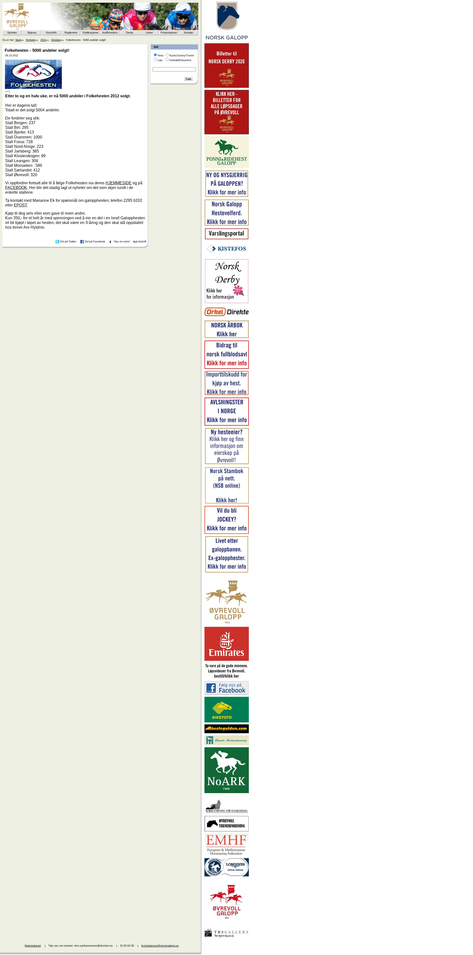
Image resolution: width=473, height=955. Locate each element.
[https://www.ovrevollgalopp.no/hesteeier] (226, 463)
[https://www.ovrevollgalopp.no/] (226, 196)
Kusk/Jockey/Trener (181, 55)
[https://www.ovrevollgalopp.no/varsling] (226, 238)
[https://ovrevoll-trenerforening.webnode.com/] (226, 830)
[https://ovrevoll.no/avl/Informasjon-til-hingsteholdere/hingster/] (226, 424)
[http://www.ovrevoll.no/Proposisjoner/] (226, 922)
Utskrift (142, 241)
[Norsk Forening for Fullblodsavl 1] (226, 812)
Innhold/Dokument (180, 60)
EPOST (20, 205)
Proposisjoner (169, 32)
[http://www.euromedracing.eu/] (226, 854)
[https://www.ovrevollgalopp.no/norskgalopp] (226, 40)
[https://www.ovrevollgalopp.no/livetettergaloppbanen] (226, 571)
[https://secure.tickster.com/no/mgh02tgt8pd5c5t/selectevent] (226, 133)
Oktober (56, 39)
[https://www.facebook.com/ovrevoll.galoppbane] (226, 693)
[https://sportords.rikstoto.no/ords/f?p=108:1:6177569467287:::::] (226, 502)
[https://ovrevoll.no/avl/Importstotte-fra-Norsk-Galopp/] (226, 394)
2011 (43, 39)
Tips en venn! (122, 241)
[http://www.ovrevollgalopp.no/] (226, 623)
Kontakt (188, 32)
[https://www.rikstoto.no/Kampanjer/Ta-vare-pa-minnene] (226, 678)
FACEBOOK (16, 188)
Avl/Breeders (110, 32)
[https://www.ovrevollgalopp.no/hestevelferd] (226, 224)
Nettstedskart (33, 945)
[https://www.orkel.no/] (226, 317)
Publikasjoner (91, 32)
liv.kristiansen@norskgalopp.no (160, 945)
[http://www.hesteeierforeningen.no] (226, 744)
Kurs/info (51, 32)
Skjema (31, 32)
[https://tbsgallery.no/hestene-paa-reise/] (226, 938)
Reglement (71, 32)
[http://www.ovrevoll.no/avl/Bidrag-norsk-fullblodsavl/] (226, 367)
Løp (160, 60)
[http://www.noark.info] (226, 792)
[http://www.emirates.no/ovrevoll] (226, 659)
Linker (149, 32)
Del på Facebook (95, 241)
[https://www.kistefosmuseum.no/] (226, 255)
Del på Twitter (68, 241)
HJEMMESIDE (118, 183)
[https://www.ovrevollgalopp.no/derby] (226, 302)
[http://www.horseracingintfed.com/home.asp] (226, 875)
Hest (160, 55)
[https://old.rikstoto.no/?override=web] (226, 721)
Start (18, 39)
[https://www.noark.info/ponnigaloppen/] (226, 167)
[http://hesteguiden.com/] (226, 732)
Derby (129, 32)
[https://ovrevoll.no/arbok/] (226, 337)
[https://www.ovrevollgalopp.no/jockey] (226, 532)
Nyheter (12, 32)
